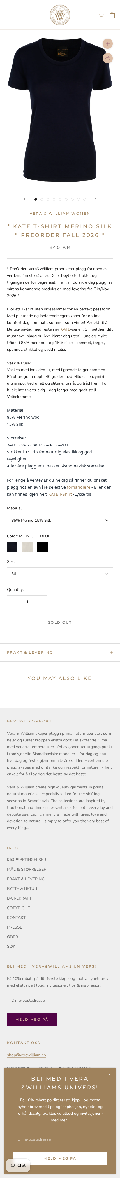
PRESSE (14, 927)
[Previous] (25, 199)
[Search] (102, 14)
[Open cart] (112, 15)
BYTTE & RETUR (22, 888)
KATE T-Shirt (60, 494)
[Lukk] (109, 1074)
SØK (11, 946)
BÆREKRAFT (19, 898)
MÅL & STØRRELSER (26, 869)
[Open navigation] (8, 15)
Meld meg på (59, 1158)
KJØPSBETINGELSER (26, 860)
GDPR (12, 937)
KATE (65, 329)
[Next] (95, 199)
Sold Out (60, 622)
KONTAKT (16, 917)
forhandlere (78, 487)
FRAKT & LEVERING (30, 652)
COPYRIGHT (18, 908)
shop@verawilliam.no (26, 1055)
